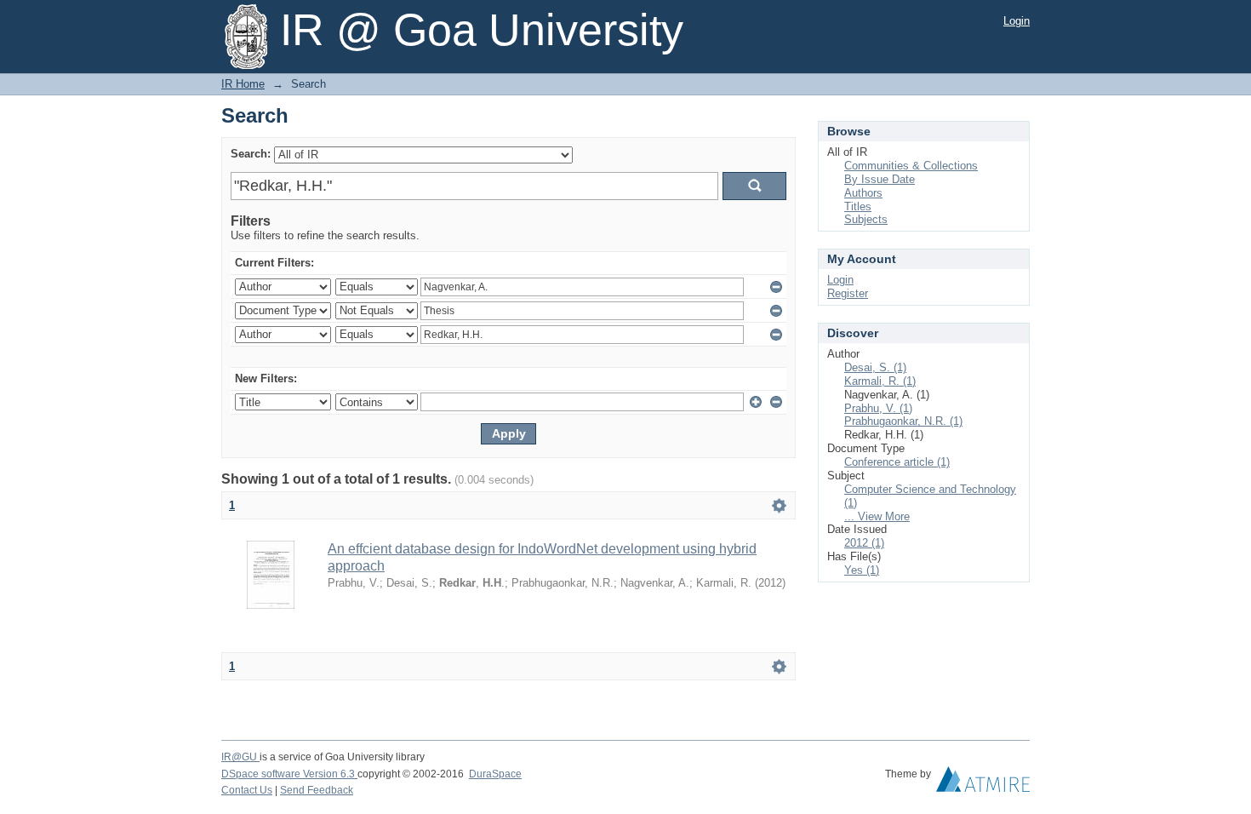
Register (847, 293)
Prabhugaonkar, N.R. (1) (903, 421)
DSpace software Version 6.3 (289, 774)
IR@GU (240, 757)
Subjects (866, 219)
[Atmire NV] (983, 783)
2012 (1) (864, 542)
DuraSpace (495, 774)
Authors (863, 192)
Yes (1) (861, 570)
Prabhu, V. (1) (878, 408)
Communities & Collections (911, 165)
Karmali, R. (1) (880, 381)
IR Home (243, 83)
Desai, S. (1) (875, 367)
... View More (877, 516)
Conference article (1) (897, 462)
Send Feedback (316, 790)
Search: (251, 153)
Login (1016, 20)
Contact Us (246, 790)
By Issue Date (879, 179)
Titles (857, 206)
